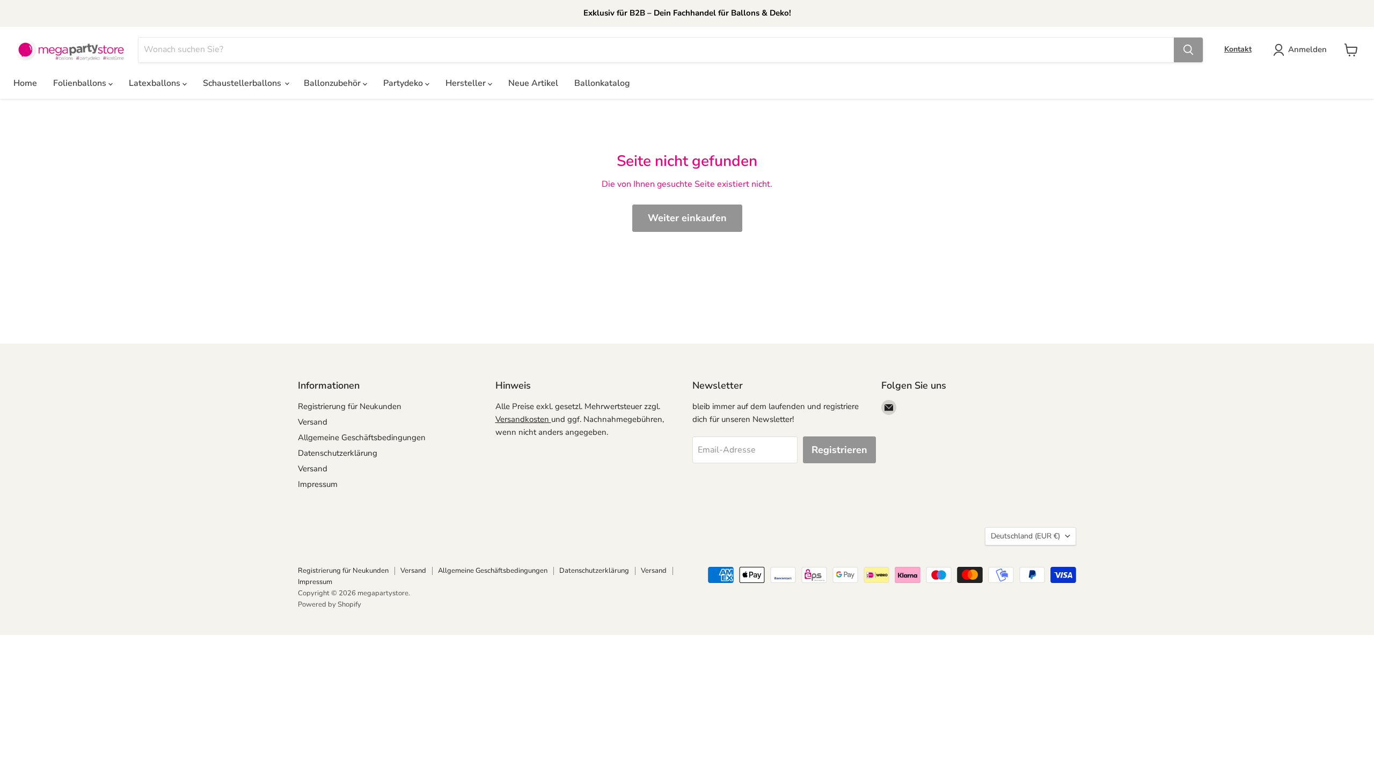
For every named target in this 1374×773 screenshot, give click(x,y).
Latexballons (155, 83)
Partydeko (404, 83)
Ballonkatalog (602, 83)
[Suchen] (1188, 50)
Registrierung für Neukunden (349, 406)
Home (25, 83)
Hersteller (466, 83)
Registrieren (839, 449)
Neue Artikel (533, 83)
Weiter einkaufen (687, 218)
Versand (312, 422)
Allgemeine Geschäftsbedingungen (362, 437)
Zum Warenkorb (1270, 747)
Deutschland (1025, 536)
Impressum (318, 484)
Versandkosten (523, 419)
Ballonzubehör (333, 83)
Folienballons (80, 83)
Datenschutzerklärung (337, 453)
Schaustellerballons (243, 83)
